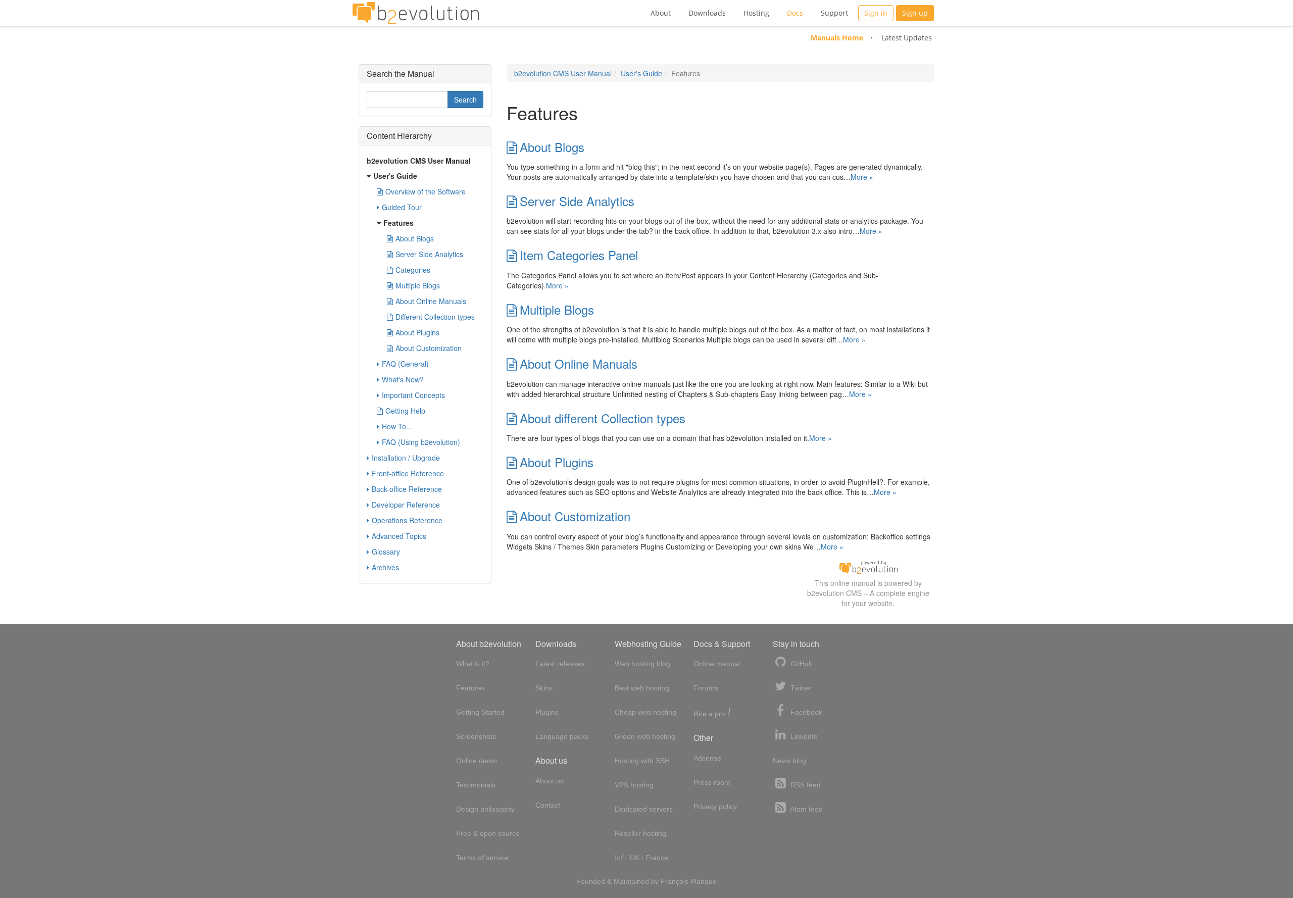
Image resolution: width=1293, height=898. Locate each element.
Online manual (716, 664)
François (674, 881)
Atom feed (805, 809)
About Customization (575, 516)
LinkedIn (803, 736)
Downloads (707, 13)
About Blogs (552, 147)
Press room (711, 782)
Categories (412, 270)
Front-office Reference (408, 473)
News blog (789, 761)
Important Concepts (413, 395)
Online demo (476, 761)
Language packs (561, 736)
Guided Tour (402, 207)
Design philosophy (485, 809)
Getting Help (405, 411)
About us (549, 781)
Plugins (547, 712)
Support (834, 13)
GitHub (800, 664)
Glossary (386, 551)
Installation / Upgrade (406, 458)
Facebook (805, 712)
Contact (547, 805)
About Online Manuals (578, 363)
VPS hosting (634, 785)
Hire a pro (712, 713)
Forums (705, 688)
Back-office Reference (407, 489)
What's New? (403, 379)
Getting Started (480, 712)
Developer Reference (406, 505)
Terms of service (482, 858)
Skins (544, 688)
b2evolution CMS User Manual (563, 73)
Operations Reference (407, 520)
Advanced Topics (399, 536)
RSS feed (804, 785)
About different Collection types (602, 418)
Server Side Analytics (577, 201)
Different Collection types (435, 317)
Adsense (707, 758)
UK (634, 858)
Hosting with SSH (642, 761)
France (656, 858)
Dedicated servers (644, 809)
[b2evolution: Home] (416, 13)
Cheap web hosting (645, 712)
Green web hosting (645, 736)
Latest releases (559, 664)
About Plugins (556, 462)
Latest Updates (906, 37)
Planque (703, 881)
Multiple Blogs (557, 309)
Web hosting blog (642, 664)
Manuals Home (837, 37)
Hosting (756, 13)
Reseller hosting (640, 833)
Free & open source (488, 833)
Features (398, 223)
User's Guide (641, 73)
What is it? (472, 664)
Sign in (875, 13)
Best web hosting (642, 688)
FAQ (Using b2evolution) (421, 442)
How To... (397, 426)
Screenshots (476, 736)
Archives (385, 567)
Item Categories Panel (579, 255)
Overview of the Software (425, 191)
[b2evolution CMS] (868, 566)
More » (862, 177)
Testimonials (475, 785)
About (661, 13)
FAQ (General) (405, 364)
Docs (795, 13)
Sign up (915, 13)
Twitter (800, 688)
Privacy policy (715, 807)
